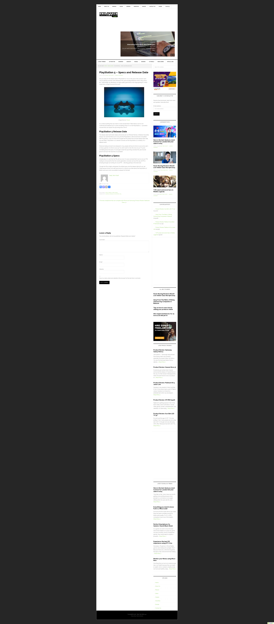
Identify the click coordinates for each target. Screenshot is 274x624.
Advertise (157, 600)
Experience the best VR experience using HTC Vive (162, 542)
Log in (145, 614)
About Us (157, 586)
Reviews (153, 42)
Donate (157, 604)
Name (101, 255)
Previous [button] (171, 55)
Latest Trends (108, 192)
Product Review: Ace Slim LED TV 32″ (165, 209)
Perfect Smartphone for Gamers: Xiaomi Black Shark (163, 525)
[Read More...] (162, 362)
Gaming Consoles (110, 193)
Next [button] (174, 55)
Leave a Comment (119, 75)
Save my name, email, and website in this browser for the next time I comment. (120, 278)
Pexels (128, 120)
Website (101, 269)
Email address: (157, 106)
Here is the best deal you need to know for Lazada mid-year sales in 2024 (164, 141)
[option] (148, 44)
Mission (157, 590)
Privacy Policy (133, 615)
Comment (102, 239)
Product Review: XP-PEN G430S (164, 400)
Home (156, 582)
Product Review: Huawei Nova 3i (164, 367)
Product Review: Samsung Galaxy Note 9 (141, 44)
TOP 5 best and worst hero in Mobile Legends (163, 191)
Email (101, 262)
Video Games (115, 192)
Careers (157, 597)
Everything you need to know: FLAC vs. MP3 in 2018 (163, 508)
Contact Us (158, 608)
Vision (156, 593)
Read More (152, 52)
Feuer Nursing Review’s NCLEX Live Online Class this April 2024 (164, 166)
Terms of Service (140, 615)
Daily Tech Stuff (108, 14)
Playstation (116, 193)
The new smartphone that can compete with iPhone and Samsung (117, 200)
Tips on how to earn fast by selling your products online (163, 308)
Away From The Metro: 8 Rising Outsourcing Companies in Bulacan (164, 301)
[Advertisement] (148, 21)
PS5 (120, 193)
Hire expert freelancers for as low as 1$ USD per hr (163, 314)
